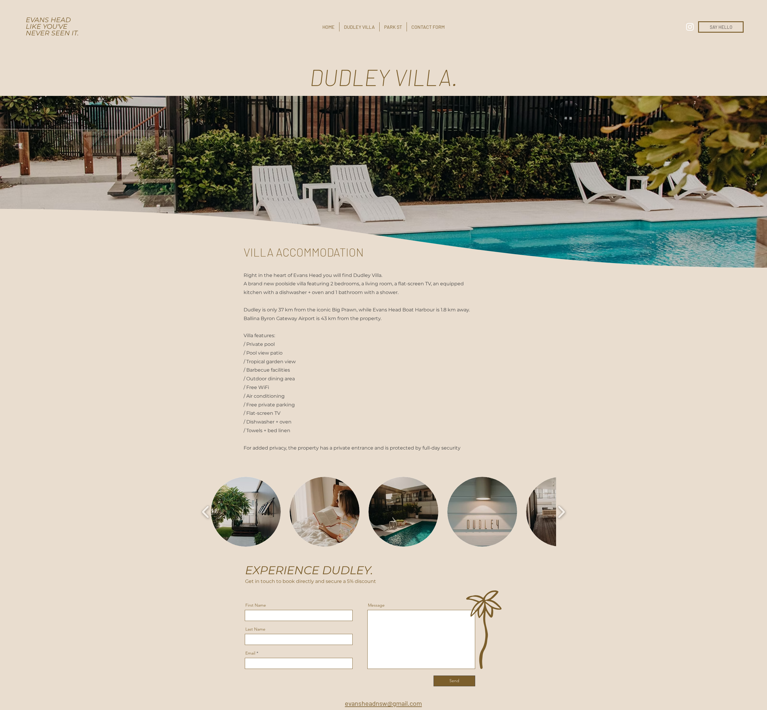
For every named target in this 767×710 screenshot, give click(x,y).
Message (376, 605)
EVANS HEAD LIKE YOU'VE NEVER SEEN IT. (52, 26)
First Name (255, 605)
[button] (246, 512)
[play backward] (205, 512)
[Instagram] (690, 27)
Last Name (255, 629)
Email (250, 653)
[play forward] (561, 512)
